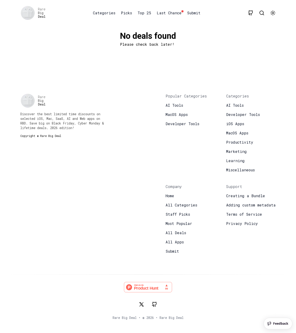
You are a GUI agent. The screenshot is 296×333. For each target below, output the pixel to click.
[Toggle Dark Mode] (273, 13)
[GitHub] (154, 304)
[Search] (262, 13)
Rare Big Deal (172, 317)
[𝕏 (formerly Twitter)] (141, 304)
